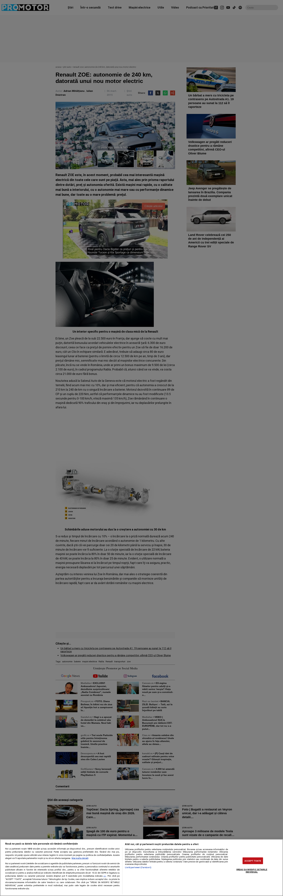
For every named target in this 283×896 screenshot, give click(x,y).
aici (105, 876)
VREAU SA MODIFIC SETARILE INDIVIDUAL (251, 870)
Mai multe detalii (80, 858)
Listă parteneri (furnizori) (138, 867)
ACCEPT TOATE (253, 860)
